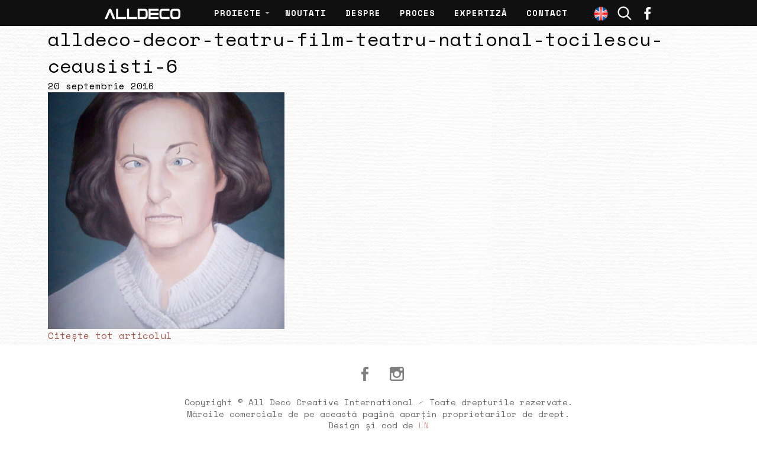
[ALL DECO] (142, 13)
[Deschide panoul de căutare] (624, 13)
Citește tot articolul (110, 335)
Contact (547, 13)
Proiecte (237, 13)
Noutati (305, 13)
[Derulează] (734, 426)
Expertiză (480, 13)
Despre (363, 13)
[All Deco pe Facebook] (365, 374)
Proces (417, 13)
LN (424, 425)
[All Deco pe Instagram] (396, 374)
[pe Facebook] (647, 13)
